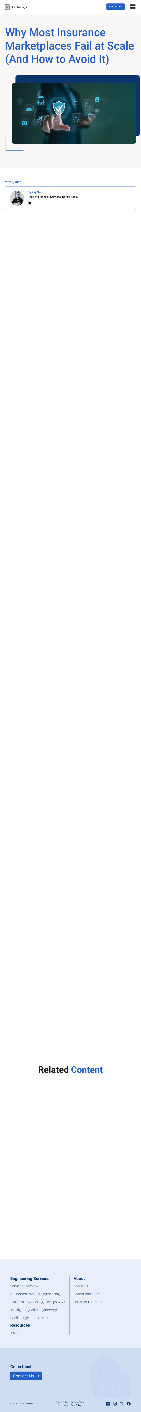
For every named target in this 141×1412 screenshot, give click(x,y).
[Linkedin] (108, 1404)
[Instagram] (115, 1404)
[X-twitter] (122, 1404)
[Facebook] (129, 1404)
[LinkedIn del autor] (29, 202)
